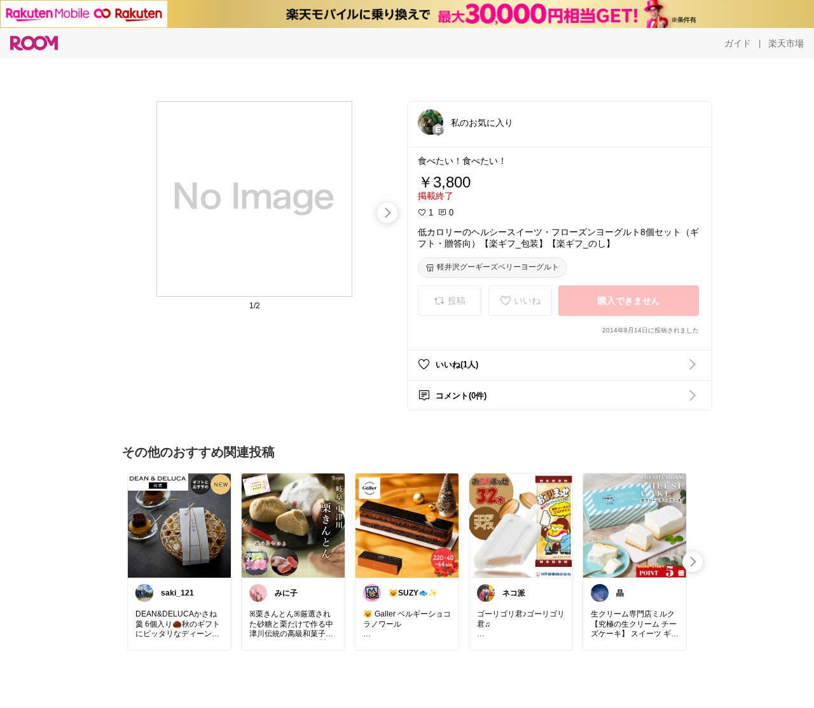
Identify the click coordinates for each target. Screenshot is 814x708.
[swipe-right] (387, 213)
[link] (179, 524)
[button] (430, 122)
